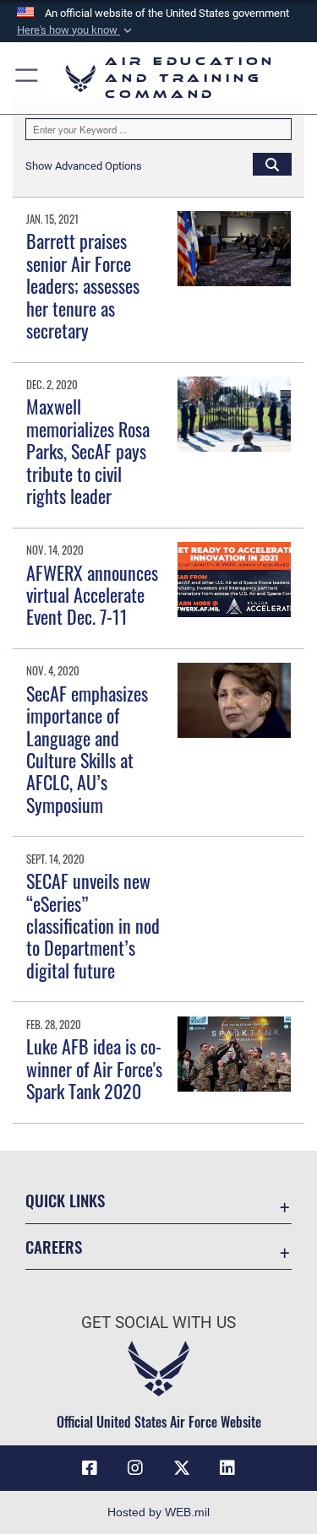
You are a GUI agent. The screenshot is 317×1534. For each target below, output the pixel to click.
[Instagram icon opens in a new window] (135, 1468)
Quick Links (65, 1200)
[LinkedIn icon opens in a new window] (227, 1468)
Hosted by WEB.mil (158, 1512)
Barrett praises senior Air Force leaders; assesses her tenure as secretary (82, 285)
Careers (53, 1246)
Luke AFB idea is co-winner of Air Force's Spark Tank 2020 (94, 1068)
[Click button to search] (272, 164)
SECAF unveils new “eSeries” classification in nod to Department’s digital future (93, 925)
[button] (76, 30)
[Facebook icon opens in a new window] (89, 1468)
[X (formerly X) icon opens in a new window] (181, 1468)
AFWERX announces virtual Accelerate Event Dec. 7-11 (92, 595)
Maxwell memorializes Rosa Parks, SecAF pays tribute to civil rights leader (88, 451)
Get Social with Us (158, 1322)
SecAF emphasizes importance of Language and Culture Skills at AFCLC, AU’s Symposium (87, 749)
